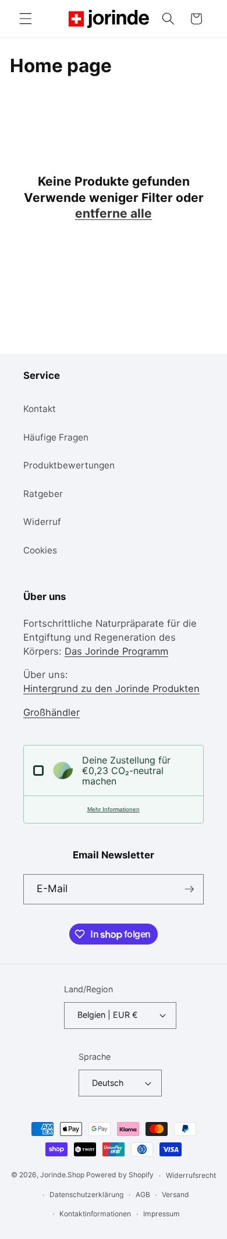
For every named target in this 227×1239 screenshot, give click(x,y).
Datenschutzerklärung (86, 1194)
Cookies (40, 550)
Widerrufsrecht (191, 1175)
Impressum (161, 1213)
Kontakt (39, 408)
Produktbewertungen (69, 465)
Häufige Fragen (55, 437)
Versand (175, 1194)
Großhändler (51, 712)
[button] (26, 19)
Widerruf (42, 521)
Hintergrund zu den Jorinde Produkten (111, 688)
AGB (143, 1194)
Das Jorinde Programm (116, 651)
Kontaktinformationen (95, 1213)
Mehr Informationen (113, 809)
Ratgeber (43, 493)
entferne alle (113, 213)
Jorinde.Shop (62, 1175)
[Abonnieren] (189, 889)
